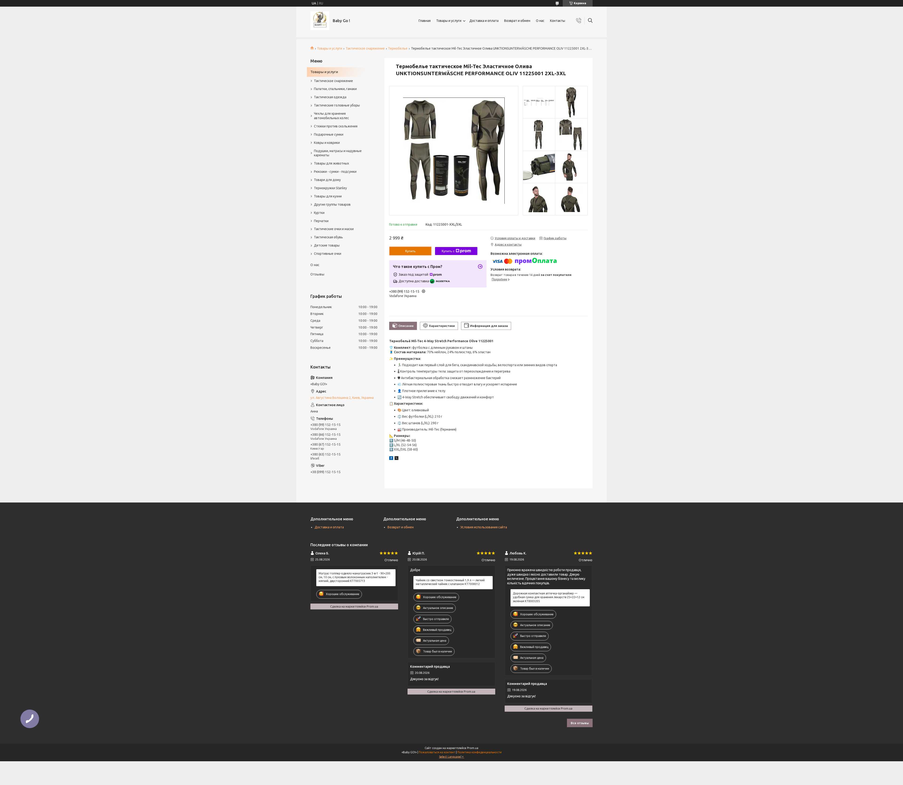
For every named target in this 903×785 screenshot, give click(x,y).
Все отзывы (580, 723)
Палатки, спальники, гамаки (335, 89)
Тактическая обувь (328, 237)
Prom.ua (472, 748)
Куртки (319, 213)
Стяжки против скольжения (335, 126)
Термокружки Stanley (330, 188)
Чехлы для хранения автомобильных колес (331, 116)
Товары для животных (331, 163)
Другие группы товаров (332, 204)
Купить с (448, 251)
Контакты (557, 21)
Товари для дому (327, 180)
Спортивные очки (327, 253)
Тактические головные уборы (337, 105)
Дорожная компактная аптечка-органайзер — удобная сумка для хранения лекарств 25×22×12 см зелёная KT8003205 (548, 597)
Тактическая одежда (330, 97)
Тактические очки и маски (334, 229)
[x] (396, 459)
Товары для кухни (328, 196)
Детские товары (327, 245)
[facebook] (391, 459)
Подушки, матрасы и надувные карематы (338, 153)
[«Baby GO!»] (319, 20)
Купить (410, 251)
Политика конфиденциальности (479, 752)
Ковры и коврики (327, 143)
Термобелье (398, 48)
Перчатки (321, 221)
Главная (425, 21)
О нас (540, 21)
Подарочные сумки (328, 134)
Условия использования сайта (483, 527)
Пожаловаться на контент (437, 752)
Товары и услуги (448, 21)
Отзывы (317, 274)
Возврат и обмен (517, 21)
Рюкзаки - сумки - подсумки (335, 171)
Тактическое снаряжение (365, 48)
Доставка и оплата (484, 21)
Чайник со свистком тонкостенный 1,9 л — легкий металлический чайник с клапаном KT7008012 (450, 582)
